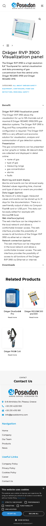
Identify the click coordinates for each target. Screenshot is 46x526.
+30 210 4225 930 (13, 406)
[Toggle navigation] (42, 6)
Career (5, 477)
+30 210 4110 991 (13, 410)
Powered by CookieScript (23, 523)
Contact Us (7, 481)
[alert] (23, 506)
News (4, 448)
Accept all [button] (11, 514)
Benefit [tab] (6, 105)
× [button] (43, 488)
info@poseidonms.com (16, 415)
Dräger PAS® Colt (12, 351)
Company (6, 435)
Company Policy (10, 464)
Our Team (7, 439)
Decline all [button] (33, 514)
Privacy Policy (8, 468)
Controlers (19, 89)
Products (6, 444)
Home (5, 431)
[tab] (23, 105)
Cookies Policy (9, 472)
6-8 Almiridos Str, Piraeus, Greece (20, 402)
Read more (21, 498)
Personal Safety (21, 92)
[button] (4, 5)
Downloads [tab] (8, 265)
